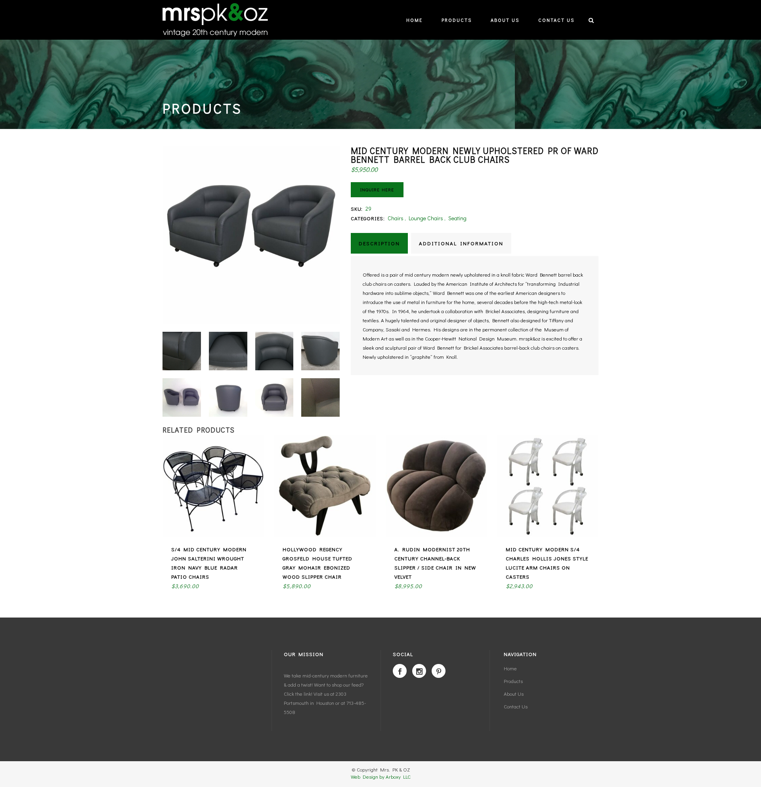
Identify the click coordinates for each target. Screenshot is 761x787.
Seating (457, 218)
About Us (514, 693)
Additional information (461, 243)
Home (510, 668)
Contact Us (516, 706)
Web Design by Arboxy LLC (381, 776)
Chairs (395, 218)
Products (513, 680)
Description (379, 243)
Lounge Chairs (426, 218)
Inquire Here (377, 189)
